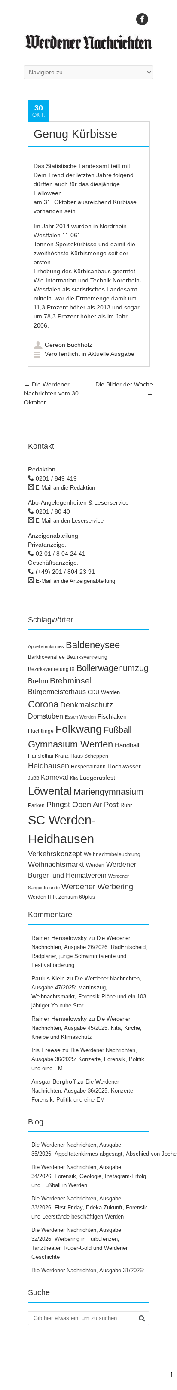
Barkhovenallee (46, 657)
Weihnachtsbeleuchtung (112, 854)
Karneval (54, 777)
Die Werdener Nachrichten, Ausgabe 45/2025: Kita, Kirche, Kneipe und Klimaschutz (86, 1028)
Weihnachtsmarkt (56, 864)
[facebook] (142, 19)
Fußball (117, 730)
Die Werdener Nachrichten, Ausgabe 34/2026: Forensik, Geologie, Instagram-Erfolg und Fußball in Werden (88, 1176)
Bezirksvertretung (87, 657)
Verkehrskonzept (55, 854)
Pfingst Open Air (74, 804)
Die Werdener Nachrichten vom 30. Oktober (52, 393)
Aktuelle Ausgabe (111, 353)
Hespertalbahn (88, 767)
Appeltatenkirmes (46, 646)
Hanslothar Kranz (48, 756)
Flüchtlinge (41, 731)
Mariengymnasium (108, 791)
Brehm (38, 681)
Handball (127, 745)
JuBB (33, 778)
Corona (43, 704)
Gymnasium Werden (70, 744)
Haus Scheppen (89, 756)
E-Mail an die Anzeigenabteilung (75, 581)
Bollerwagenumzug (112, 668)
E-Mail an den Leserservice (70, 520)
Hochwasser (124, 766)
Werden (95, 865)
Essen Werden (80, 716)
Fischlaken (112, 716)
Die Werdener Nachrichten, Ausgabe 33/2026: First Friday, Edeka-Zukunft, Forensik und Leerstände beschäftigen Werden (89, 1207)
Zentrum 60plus (76, 897)
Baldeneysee (93, 645)
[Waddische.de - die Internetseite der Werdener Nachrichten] (88, 47)
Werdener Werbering (97, 886)
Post (111, 805)
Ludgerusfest (97, 777)
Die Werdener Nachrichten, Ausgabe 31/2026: (88, 1270)
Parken (36, 805)
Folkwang (78, 729)
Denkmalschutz (86, 705)
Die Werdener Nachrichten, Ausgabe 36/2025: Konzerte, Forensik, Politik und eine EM (87, 1059)
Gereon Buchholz (68, 344)
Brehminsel (71, 680)
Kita (74, 778)
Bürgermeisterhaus (57, 691)
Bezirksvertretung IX (51, 669)
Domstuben (45, 716)
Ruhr (126, 805)
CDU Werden (104, 692)
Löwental (50, 791)
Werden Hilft (42, 897)
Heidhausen (48, 766)
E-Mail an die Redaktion (65, 487)
